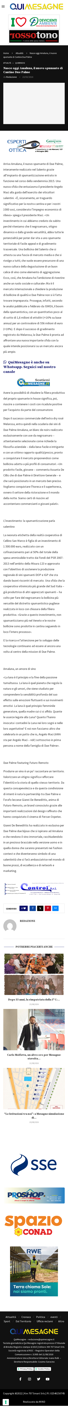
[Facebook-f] (20, 1379)
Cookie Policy (44, 1369)
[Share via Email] (55, 908)
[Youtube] (47, 1379)
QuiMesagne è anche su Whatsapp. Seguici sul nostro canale (29, 367)
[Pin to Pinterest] (48, 908)
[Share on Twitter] (40, 908)
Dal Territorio (23, 1321)
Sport (7, 1321)
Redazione (11, 76)
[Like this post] (24, 908)
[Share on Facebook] (33, 908)
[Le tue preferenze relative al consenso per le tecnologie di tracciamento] (6, 1402)
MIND (42, 1401)
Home (6, 53)
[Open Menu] (3, 6)
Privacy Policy (26, 1369)
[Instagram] (29, 1379)
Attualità (19, 53)
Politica (40, 1317)
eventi (54, 1317)
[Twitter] (38, 1379)
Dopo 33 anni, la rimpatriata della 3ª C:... (34, 999)
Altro (61, 1321)
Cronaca (26, 1317)
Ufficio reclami (45, 1321)
